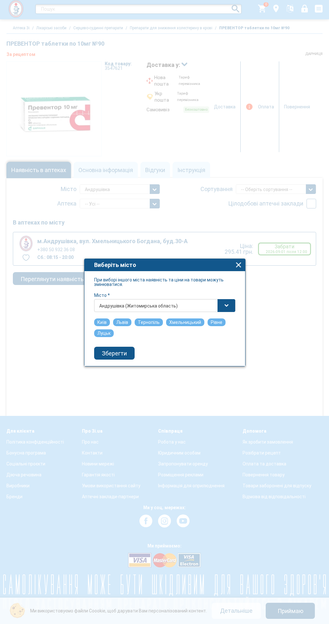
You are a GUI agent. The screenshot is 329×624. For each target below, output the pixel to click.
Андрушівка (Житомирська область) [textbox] (138, 305)
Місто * (102, 295)
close (238, 265)
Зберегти (114, 353)
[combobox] (165, 305)
